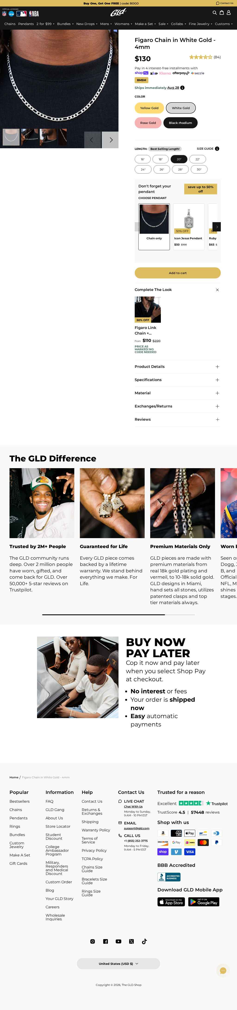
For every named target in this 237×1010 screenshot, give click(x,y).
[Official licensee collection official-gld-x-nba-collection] (34, 13)
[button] (214, 12)
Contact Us (226, 3)
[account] (228, 12)
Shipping (90, 822)
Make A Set (19, 855)
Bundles (17, 835)
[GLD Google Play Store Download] (203, 902)
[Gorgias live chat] (223, 971)
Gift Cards (18, 863)
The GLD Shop (131, 985)
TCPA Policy (92, 859)
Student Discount (54, 837)
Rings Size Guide (91, 893)
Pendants (18, 818)
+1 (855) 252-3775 (136, 841)
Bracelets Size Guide (94, 881)
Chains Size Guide (92, 869)
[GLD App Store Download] (171, 902)
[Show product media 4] (66, 137)
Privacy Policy (94, 850)
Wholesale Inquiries (55, 917)
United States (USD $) (116, 964)
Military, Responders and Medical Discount (57, 868)
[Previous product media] (92, 140)
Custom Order (59, 882)
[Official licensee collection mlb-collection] (21, 13)
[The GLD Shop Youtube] (118, 941)
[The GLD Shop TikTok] (144, 941)
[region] (177, 228)
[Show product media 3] (48, 137)
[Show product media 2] (29, 137)
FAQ (49, 801)
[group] (111, 3)
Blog (50, 890)
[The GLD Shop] (118, 12)
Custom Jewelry (16, 845)
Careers (52, 907)
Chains (15, 810)
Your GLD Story (59, 898)
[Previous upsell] (138, 226)
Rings (14, 826)
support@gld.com (137, 828)
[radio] (149, 108)
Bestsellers (19, 801)
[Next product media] (110, 140)
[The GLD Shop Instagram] (92, 941)
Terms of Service (89, 840)
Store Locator (58, 826)
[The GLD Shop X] (131, 941)
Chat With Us (133, 806)
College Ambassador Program (57, 850)
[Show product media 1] (11, 137)
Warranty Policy (96, 830)
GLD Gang (55, 810)
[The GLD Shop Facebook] (105, 941)
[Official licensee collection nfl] (4, 13)
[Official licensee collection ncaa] (11, 13)
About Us (54, 818)
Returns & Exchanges (92, 812)
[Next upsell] (217, 226)
